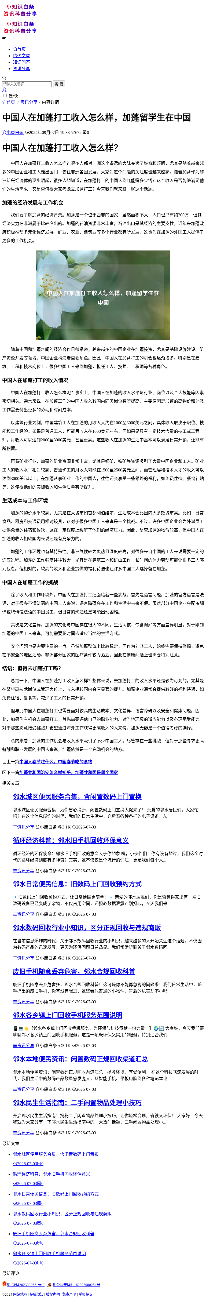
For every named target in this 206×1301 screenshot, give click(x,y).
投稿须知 (36, 1294)
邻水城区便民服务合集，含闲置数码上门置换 (77, 796)
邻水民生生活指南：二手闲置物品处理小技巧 (77, 1102)
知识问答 (21, 62)
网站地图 (20, 1294)
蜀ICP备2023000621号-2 (26, 1285)
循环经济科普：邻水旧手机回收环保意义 (71, 840)
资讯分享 (21, 68)
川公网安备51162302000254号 (76, 1285)
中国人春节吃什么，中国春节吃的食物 (55, 761)
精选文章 (21, 55)
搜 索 (59, 84)
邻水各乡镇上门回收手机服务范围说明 (67, 1015)
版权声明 (53, 1294)
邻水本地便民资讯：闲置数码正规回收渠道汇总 (80, 1059)
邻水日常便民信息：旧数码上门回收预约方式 (77, 884)
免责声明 (69, 1294)
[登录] (4, 89)
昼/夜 (13, 95)
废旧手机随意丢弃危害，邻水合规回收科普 (74, 971)
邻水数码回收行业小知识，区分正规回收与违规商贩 (87, 927)
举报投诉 (86, 1294)
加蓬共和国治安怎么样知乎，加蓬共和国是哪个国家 (68, 772)
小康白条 (15, 132)
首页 (21, 49)
